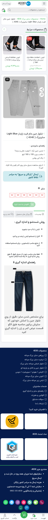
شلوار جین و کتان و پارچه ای (32, 368)
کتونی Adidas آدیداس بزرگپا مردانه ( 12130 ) (12, 58)
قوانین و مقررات (37, 395)
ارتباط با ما (39, 403)
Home (42, 19)
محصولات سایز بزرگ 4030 (27, 19)
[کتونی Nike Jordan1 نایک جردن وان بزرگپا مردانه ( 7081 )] (35, 45)
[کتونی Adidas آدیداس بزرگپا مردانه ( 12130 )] (12, 45)
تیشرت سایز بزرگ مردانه (34, 359)
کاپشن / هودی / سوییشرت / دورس (29, 372)
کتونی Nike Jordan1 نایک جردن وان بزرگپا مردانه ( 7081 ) (36, 58)
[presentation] (4, 29)
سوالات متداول (38, 399)
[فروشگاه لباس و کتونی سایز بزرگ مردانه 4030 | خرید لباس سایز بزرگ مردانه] (24, 3)
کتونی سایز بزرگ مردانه (34, 376)
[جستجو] (9, 10)
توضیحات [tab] (38, 214)
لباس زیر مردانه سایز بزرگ (33, 380)
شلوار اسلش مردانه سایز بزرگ (32, 363)
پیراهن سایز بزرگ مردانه (34, 355)
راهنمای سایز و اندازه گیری (33, 391)
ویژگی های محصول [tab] (23, 214)
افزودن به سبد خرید (21, 204)
